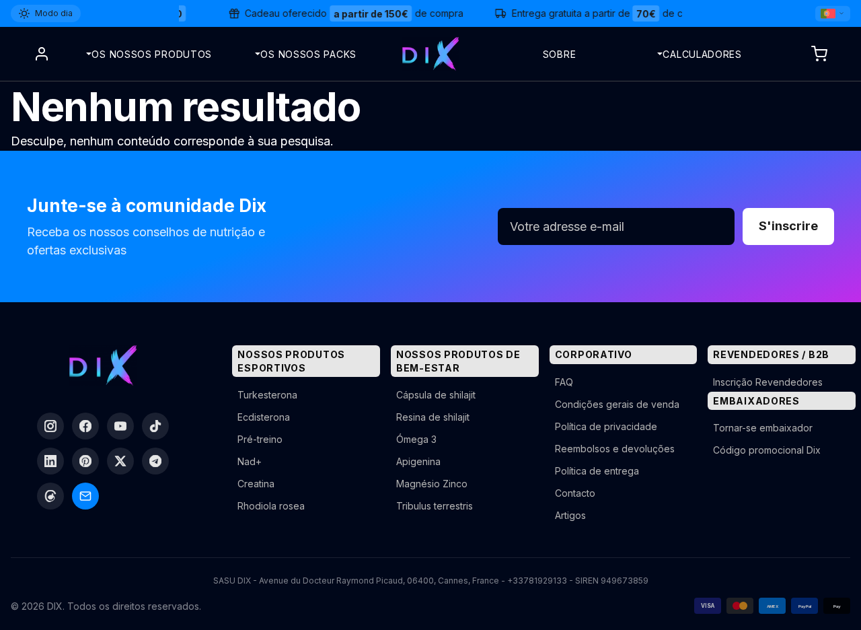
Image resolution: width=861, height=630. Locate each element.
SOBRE (559, 54)
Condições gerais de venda (617, 404)
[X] (120, 461)
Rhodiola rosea (271, 506)
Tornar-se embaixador (763, 427)
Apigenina (418, 461)
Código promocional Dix (767, 450)
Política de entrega (597, 471)
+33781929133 (537, 580)
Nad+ (249, 461)
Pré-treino (260, 439)
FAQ (564, 382)
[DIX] (430, 54)
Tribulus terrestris (434, 506)
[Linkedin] (50, 461)
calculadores (702, 54)
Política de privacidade (606, 426)
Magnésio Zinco (431, 483)
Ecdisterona (263, 417)
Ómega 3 (416, 439)
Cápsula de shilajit (436, 394)
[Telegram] (155, 461)
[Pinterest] (85, 461)
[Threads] (50, 496)
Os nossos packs (308, 54)
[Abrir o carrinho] (819, 54)
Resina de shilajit (433, 417)
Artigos (570, 515)
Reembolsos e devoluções (615, 448)
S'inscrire (788, 226)
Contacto (575, 493)
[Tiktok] (155, 426)
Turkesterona (267, 394)
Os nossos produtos (151, 54)
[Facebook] (85, 426)
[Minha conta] (42, 54)
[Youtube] (120, 426)
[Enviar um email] (85, 496)
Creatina (255, 483)
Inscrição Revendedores (768, 382)
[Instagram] (50, 426)
